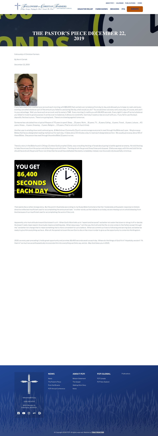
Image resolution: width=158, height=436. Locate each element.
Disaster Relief (85, 9)
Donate (135, 9)
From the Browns (54, 385)
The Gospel (76, 382)
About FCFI (110, 3)
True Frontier (97, 432)
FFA (123, 9)
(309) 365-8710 (29, 401)
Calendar (119, 3)
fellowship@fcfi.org (29, 398)
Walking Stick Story (79, 385)
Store (140, 3)
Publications (130, 3)
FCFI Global (104, 374)
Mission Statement (79, 378)
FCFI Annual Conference (56, 388)
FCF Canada (101, 378)
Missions (114, 9)
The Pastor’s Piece (54, 382)
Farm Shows (102, 9)
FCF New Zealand (103, 382)
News (51, 374)
